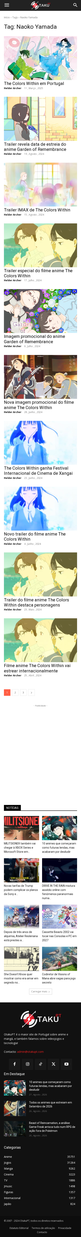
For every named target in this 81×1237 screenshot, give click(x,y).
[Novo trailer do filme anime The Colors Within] (40, 509)
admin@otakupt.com (30, 1052)
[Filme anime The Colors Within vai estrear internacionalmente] (40, 640)
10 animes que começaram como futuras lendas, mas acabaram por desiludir (59, 847)
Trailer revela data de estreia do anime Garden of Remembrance (35, 147)
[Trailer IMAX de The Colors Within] (40, 184)
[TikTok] (40, 1064)
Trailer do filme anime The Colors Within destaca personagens (36, 602)
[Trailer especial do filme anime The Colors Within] (40, 245)
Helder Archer (12, 88)
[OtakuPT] (40, 5)
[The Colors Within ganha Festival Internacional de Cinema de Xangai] (40, 443)
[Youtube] (66, 1064)
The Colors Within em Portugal (34, 83)
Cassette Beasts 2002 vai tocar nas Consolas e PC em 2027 (59, 936)
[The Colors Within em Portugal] (40, 58)
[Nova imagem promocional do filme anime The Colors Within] (40, 377)
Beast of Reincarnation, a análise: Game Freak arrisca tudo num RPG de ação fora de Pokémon (52, 1126)
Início (7, 17)
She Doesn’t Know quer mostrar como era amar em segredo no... (21, 978)
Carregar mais (39, 991)
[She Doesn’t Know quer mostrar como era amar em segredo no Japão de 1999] (21, 959)
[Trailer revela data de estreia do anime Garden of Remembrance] (40, 119)
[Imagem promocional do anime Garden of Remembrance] (40, 311)
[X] (53, 1064)
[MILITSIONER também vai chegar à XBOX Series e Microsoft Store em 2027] (21, 828)
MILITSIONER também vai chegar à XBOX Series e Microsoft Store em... (20, 847)
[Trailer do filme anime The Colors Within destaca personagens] (40, 574)
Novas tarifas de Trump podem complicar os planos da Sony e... (21, 890)
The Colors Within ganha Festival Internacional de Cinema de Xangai (38, 471)
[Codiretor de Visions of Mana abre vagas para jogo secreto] (59, 959)
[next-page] (31, 692)
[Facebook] (14, 1064)
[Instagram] (27, 1064)
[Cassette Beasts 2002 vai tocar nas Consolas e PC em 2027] (59, 917)
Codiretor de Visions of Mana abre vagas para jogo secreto (59, 978)
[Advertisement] (40, 748)
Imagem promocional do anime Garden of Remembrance (34, 339)
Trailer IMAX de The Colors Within (37, 209)
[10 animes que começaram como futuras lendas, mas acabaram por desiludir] (59, 828)
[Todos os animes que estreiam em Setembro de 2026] (15, 1108)
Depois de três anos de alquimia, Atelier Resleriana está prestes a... (21, 936)
